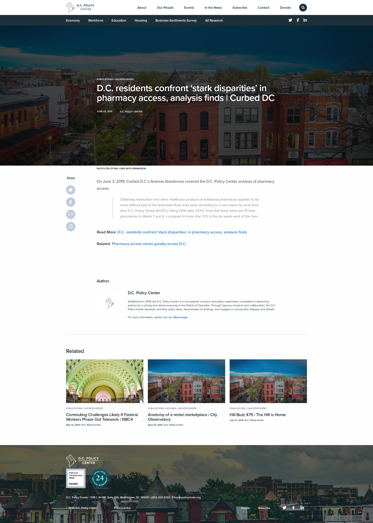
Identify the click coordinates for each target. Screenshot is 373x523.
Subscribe (240, 8)
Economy (73, 20)
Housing (141, 20)
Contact (263, 8)
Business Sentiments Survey (176, 20)
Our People (165, 8)
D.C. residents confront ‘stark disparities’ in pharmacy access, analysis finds (182, 232)
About (141, 8)
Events (189, 8)
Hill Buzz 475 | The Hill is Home (258, 414)
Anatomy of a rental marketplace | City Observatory (182, 417)
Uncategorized (124, 79)
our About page (177, 317)
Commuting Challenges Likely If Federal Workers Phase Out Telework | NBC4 (102, 417)
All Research (214, 20)
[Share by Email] (70, 214)
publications (105, 79)
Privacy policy (122, 508)
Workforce (95, 20)
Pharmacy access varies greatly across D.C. (149, 244)
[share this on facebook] (70, 202)
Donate (285, 8)
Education (119, 20)
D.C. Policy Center (144, 292)
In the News (213, 8)
